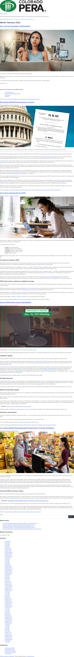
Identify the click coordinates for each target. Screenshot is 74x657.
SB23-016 (21, 366)
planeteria (16, 29)
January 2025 (8, 567)
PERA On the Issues (55, 149)
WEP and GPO (5, 160)
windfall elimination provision (37, 189)
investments (34, 424)
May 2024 (7, 578)
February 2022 (8, 615)
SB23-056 (8, 361)
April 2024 (7, 579)
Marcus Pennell (37, 415)
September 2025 (8, 556)
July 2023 (7, 592)
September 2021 (8, 622)
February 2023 (8, 599)
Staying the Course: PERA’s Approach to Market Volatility (18, 406)
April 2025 (7, 563)
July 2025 (7, 559)
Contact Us (31, 19)
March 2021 (7, 631)
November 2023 (8, 586)
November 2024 (8, 570)
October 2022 (8, 604)
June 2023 (7, 593)
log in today (70, 292)
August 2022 (8, 607)
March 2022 (7, 614)
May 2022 (7, 611)
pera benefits (29, 99)
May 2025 (7, 561)
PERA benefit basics (9, 92)
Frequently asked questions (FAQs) (12, 93)
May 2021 (7, 628)
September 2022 (8, 606)
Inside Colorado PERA (9, 99)
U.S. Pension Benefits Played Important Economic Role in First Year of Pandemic (27, 428)
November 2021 (8, 620)
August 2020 (8, 640)
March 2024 (7, 581)
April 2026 (7, 546)
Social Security (57, 189)
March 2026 (7, 548)
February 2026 (8, 549)
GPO (46, 189)
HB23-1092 (20, 369)
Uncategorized (8, 653)
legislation (54, 424)
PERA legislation (27, 424)
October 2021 (8, 621)
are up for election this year (18, 419)
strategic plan (21, 424)
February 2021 (8, 632)
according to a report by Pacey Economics (24, 498)
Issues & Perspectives (9, 299)
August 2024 (8, 574)
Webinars (7, 96)
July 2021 (7, 625)
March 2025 (7, 564)
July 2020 (7, 642)
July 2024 (7, 575)
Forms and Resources (22, 19)
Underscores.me (30, 656)
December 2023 (8, 585)
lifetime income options (30, 289)
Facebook (14, 296)
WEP (48, 189)
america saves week (21, 299)
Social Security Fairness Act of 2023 (49, 156)
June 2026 (7, 544)
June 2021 (7, 626)
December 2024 (8, 568)
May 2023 (7, 595)
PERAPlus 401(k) (24, 288)
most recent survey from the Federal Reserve (51, 276)
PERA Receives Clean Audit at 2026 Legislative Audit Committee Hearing (19, 527)
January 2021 (8, 633)
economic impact (37, 511)
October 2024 (8, 571)
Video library (8, 95)
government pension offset (25, 189)
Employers (10, 19)
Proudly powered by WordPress (7, 656)
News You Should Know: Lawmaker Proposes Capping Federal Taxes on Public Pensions (22, 529)
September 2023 (8, 589)
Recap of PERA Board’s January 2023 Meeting (15, 302)
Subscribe (45, 185)
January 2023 (8, 600)
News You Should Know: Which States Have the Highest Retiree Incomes (19, 524)
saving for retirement (44, 299)
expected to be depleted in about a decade (16, 173)
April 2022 (7, 613)
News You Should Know (10, 652)
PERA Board (40, 424)
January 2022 (8, 617)
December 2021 (8, 618)
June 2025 (7, 560)
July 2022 (7, 608)
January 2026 (8, 550)
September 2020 (8, 639)
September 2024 (8, 573)
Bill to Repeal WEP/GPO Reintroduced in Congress (17, 102)
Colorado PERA (3, 13)
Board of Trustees (47, 424)
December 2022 (8, 602)
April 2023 (7, 596)
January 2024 (8, 584)
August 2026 (8, 541)
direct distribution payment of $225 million (40, 362)
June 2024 (7, 577)
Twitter (17, 296)
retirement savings (35, 299)
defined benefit (36, 99)
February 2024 (8, 582)
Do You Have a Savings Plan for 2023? (13, 193)
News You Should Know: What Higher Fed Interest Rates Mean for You (18, 526)
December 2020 (8, 635)
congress (52, 189)
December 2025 (8, 552)
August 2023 (8, 590)
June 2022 (7, 610)
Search (1, 514)
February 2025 (8, 566)
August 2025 (8, 557)
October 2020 (8, 637)
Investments (14, 19)
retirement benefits (22, 99)
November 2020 (8, 636)
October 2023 (8, 588)
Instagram (24, 296)
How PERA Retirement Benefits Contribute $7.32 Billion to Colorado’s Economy (20, 523)
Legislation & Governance (9, 189)
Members (2, 19)
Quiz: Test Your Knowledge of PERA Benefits (15, 26)
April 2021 (7, 629)
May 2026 (7, 545)
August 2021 (8, 624)
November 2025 (8, 553)
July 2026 (7, 542)
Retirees (6, 19)
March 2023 (7, 597)
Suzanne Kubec (50, 415)
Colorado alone (3, 486)
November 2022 (8, 603)
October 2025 (8, 555)
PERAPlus (29, 299)
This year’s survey (39, 263)
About (28, 19)
